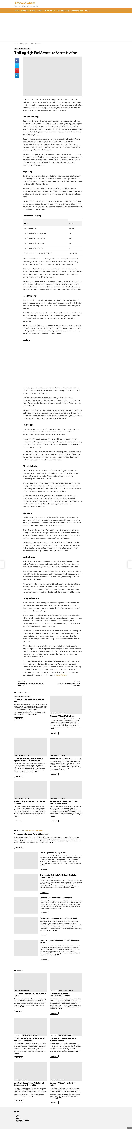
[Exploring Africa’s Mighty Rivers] (66, 705)
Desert (40, 10)
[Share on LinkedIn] (17, 75)
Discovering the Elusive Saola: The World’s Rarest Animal (63, 802)
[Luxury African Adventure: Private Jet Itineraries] (2, 564)
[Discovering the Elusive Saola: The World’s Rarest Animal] (66, 790)
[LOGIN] (116, 10)
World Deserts (50, 10)
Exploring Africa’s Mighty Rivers (62, 716)
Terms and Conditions (22, 1120)
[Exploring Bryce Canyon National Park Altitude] (30, 790)
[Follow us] (108, 10)
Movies (87, 10)
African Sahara (24, 3)
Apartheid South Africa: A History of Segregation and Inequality (29, 1084)
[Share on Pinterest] (17, 70)
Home (17, 10)
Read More (19, 718)
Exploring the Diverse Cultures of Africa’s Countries (63, 1039)
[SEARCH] (112, 10)
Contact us (19, 1121)
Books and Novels (77, 10)
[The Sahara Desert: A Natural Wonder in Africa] (30, 982)
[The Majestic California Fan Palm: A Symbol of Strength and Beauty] (30, 747)
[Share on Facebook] (17, 60)
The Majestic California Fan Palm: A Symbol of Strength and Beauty (28, 759)
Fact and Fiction (63, 10)
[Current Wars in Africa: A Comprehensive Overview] (66, 982)
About (18, 1117)
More (35, 714)
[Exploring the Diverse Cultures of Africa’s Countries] (66, 1027)
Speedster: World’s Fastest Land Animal (65, 758)
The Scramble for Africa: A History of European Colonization (29, 1039)
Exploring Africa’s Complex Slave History (63, 1084)
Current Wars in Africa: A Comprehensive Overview (60, 995)
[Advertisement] (66, 26)
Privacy (18, 1118)
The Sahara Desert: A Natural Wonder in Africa (30, 995)
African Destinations (28, 10)
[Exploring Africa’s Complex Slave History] (66, 1071)
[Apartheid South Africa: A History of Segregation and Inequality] (30, 1071)
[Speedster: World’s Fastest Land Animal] (66, 747)
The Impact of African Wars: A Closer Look (29, 700)
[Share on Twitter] (17, 65)
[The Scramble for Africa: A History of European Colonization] (30, 1027)
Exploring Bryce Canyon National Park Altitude (29, 802)
